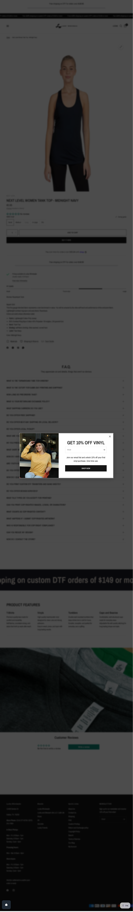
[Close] (110, 436)
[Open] (6, 904)
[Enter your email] (104, 450)
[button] (86, 468)
